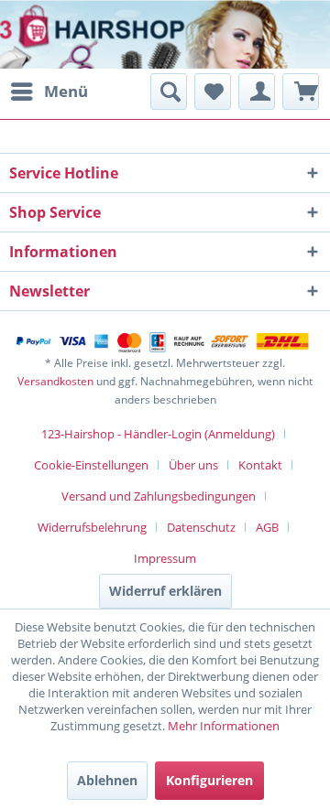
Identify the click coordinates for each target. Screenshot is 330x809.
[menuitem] (48, 91)
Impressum (165, 558)
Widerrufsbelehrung (92, 527)
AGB (267, 527)
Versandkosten (55, 381)
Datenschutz (201, 527)
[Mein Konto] (256, 91)
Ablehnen (107, 780)
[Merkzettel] (212, 91)
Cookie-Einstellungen (91, 465)
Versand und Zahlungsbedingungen (158, 496)
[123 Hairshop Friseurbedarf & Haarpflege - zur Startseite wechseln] (71, 36)
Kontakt (260, 465)
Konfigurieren (209, 780)
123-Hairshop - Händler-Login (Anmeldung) (158, 434)
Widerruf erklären (165, 590)
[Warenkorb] (300, 91)
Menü (66, 91)
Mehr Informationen (224, 725)
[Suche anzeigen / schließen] (168, 91)
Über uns (193, 465)
